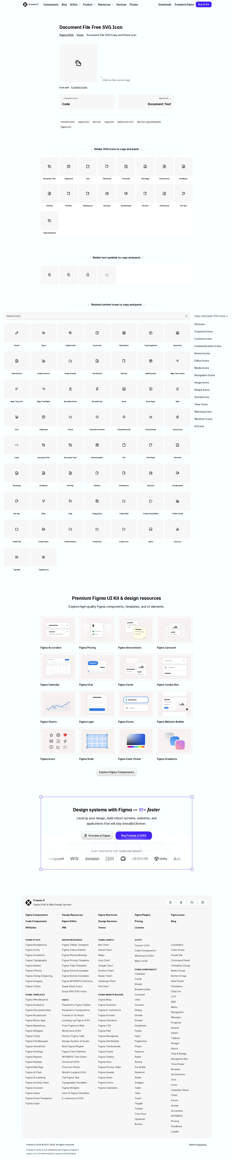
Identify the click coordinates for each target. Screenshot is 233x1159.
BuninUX (202, 1144)
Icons (80, 35)
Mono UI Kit (141, 960)
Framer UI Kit (142, 945)
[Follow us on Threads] (181, 902)
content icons (79, 87)
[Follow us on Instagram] (202, 902)
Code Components (145, 950)
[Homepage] (28, 902)
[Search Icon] (97, 316)
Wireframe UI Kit (144, 955)
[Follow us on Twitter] (170, 902)
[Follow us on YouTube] (192, 902)
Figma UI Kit (66, 35)
